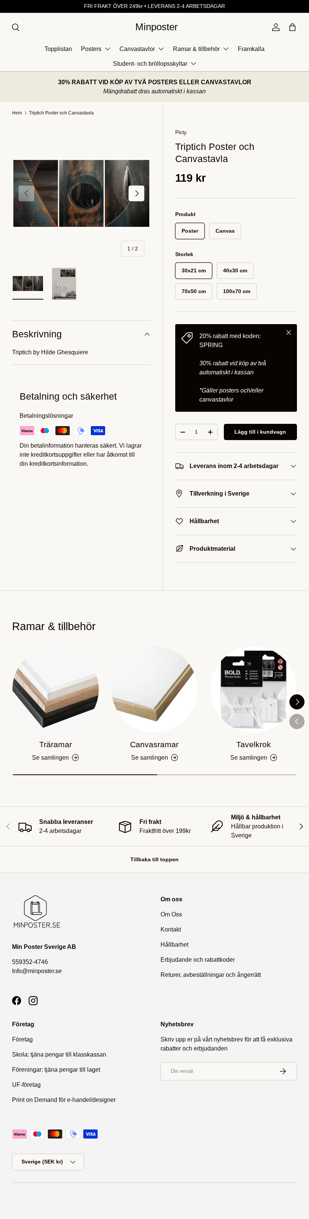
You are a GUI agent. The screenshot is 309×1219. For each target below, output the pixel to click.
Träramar (55, 744)
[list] (81, 193)
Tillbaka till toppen (154, 859)
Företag (22, 1039)
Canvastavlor (137, 49)
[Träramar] (55, 689)
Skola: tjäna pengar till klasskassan (59, 1054)
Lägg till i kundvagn (260, 432)
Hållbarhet (174, 944)
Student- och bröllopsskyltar (150, 63)
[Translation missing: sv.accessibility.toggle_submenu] (107, 48)
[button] (292, 27)
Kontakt (171, 929)
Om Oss (171, 914)
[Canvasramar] (155, 689)
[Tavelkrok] (253, 689)
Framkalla (251, 49)
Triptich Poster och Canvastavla (61, 113)
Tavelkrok (253, 744)
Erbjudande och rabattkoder (198, 959)
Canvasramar (154, 744)
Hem (17, 113)
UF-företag (26, 1084)
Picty (181, 132)
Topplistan (58, 49)
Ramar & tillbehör (196, 49)
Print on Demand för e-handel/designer (64, 1100)
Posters (91, 49)
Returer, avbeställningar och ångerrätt (211, 975)
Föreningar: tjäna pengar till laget (56, 1069)
